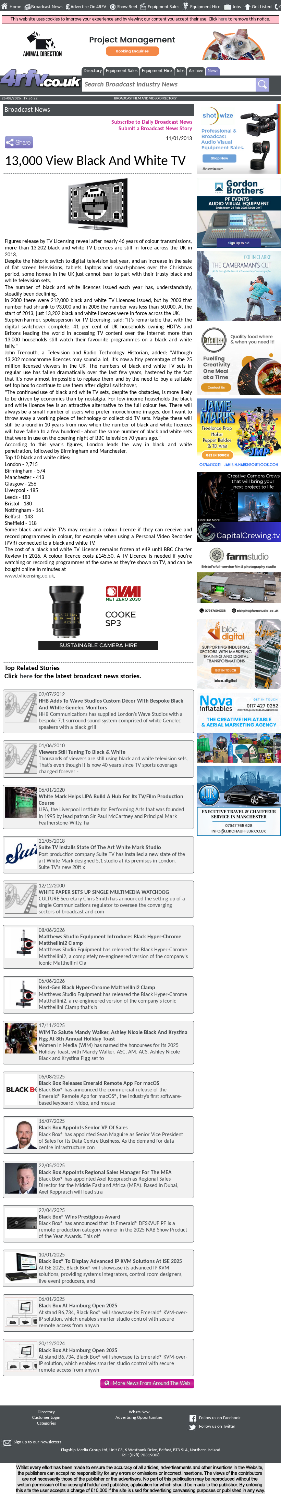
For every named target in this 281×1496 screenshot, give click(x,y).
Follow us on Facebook (220, 1418)
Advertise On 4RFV (88, 7)
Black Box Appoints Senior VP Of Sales (83, 1128)
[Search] (262, 85)
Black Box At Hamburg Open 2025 (78, 1306)
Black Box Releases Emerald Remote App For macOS (99, 1083)
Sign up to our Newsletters (37, 1442)
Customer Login (46, 1418)
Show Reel (127, 7)
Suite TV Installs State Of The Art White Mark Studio (100, 848)
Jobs (237, 7)
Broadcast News (46, 7)
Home (15, 7)
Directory (93, 70)
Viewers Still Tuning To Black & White (82, 752)
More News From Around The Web (151, 1383)
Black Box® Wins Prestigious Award (79, 1217)
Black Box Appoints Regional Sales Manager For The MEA (105, 1172)
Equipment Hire (205, 7)
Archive (196, 70)
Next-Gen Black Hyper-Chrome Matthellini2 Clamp (97, 988)
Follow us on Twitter (217, 1427)
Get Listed (261, 7)
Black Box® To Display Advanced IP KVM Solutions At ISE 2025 (110, 1261)
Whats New (139, 1412)
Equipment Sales (163, 7)
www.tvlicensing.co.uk (29, 576)
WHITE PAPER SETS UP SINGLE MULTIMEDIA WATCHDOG (104, 892)
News (213, 70)
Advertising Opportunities (138, 1418)
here (222, 19)
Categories (46, 1424)
